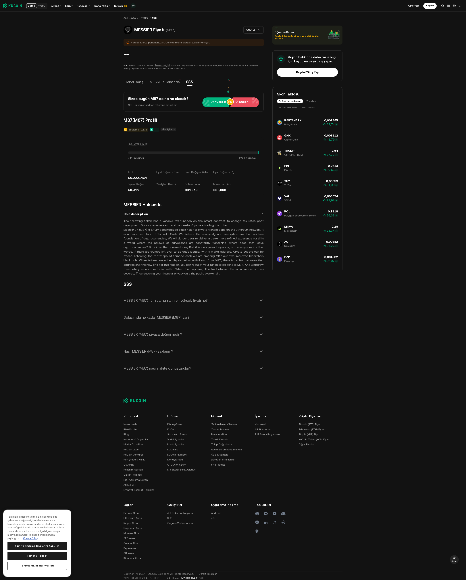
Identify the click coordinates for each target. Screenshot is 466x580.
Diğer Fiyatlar (306, 444)
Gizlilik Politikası (133, 474)
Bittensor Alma (132, 558)
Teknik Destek (219, 439)
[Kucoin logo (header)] (12, 5)
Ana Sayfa (130, 17)
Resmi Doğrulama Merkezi (226, 449)
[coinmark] (283, 522)
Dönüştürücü (175, 459)
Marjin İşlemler (175, 444)
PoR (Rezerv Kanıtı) (135, 459)
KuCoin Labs (131, 449)
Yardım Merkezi (220, 429)
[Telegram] (266, 513)
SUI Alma (129, 553)
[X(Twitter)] (257, 513)
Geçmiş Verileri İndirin (180, 523)
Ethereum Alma (133, 517)
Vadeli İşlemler (175, 439)
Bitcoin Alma (131, 513)
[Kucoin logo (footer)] (137, 400)
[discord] (283, 513)
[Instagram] (274, 522)
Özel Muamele (219, 454)
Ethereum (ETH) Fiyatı (312, 429)
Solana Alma (131, 543)
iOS (213, 517)
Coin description (136, 214)
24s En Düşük (136, 157)
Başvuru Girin (219, 434)
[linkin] (266, 522)
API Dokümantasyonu (180, 513)
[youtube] (274, 513)
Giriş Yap (413, 5)
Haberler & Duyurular (136, 439)
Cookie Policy (30, 538)
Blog (126, 434)
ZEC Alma (129, 538)
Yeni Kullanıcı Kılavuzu (224, 424)
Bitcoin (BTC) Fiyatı (310, 424)
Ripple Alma (131, 523)
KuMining (172, 449)
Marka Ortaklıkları (134, 444)
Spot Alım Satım (177, 434)
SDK (169, 517)
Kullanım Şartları (133, 469)
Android (216, 513)
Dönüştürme (174, 424)
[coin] (257, 531)
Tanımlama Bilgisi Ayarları (37, 565)
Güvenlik (129, 464)
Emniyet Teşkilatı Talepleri (139, 489)
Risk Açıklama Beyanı (136, 479)
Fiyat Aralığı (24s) (138, 143)
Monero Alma (132, 533)
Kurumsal (260, 424)
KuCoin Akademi (177, 454)
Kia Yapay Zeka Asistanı (181, 469)
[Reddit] (257, 522)
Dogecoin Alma (133, 528)
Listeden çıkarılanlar (223, 459)
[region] (37, 543)
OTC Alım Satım (176, 464)
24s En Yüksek (247, 157)
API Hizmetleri (263, 429)
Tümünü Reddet (37, 555)
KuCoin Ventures (133, 454)
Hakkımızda (130, 424)
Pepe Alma (130, 548)
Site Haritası (218, 464)
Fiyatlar (144, 17)
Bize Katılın (130, 429)
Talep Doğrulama (221, 444)
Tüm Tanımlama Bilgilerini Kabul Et (37, 546)
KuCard (171, 429)
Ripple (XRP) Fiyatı (309, 434)
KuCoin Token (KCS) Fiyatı (314, 439)
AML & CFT (130, 484)
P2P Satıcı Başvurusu (267, 434)
